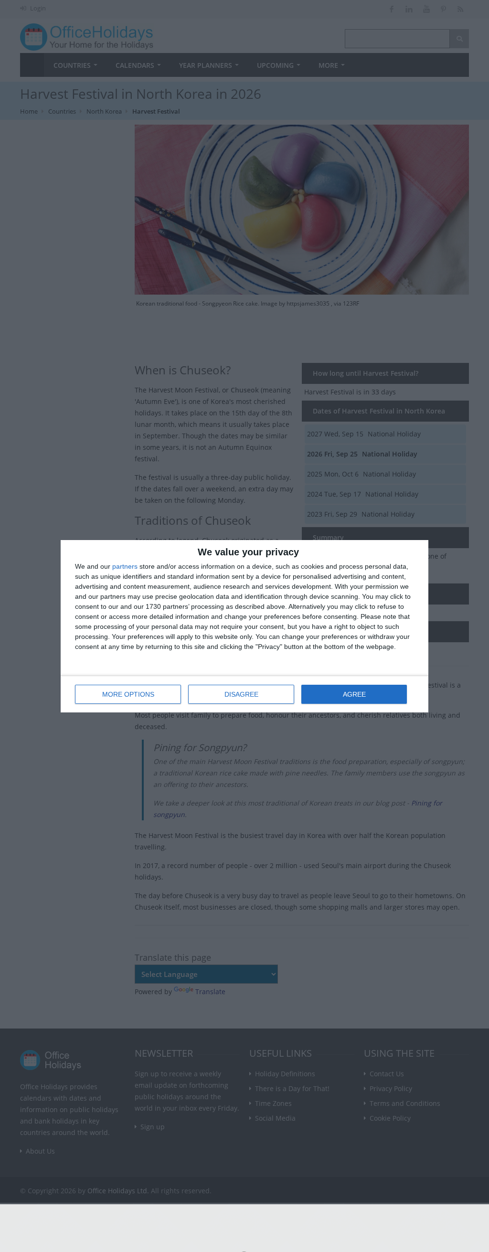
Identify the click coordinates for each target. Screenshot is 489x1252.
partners (125, 566)
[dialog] (244, 626)
